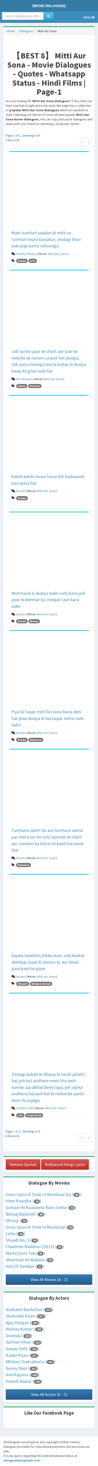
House (22, 386)
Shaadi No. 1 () (22, 1240)
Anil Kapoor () (22, 1374)
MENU (87, 17)
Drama (22, 260)
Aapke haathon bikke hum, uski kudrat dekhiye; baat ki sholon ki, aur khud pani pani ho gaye (48, 962)
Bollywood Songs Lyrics (65, 1164)
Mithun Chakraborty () (30, 1361)
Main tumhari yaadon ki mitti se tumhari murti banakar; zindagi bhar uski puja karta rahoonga (46, 239)
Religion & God (41, 983)
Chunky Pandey (26, 254)
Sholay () (17, 1220)
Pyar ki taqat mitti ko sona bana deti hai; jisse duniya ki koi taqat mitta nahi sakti (47, 718)
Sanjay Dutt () (22, 1348)
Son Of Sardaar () (25, 1266)
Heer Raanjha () (23, 1201)
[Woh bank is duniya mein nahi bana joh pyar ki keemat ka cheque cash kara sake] (49, 552)
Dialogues (26, 31)
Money (34, 621)
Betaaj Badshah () (25, 1214)
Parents (35, 386)
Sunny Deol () (22, 1368)
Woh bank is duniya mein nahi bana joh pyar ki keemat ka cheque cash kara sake (48, 599)
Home (11, 31)
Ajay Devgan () (23, 1322)
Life (32, 260)
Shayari (23, 983)
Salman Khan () (24, 1342)
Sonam (20, 491)
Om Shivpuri (24, 379)
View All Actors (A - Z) (49, 1394)
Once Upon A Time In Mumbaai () (40, 1227)
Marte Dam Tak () (25, 1253)
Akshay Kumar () (25, 1329)
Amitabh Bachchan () (29, 1309)
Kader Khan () (22, 1355)
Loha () (15, 1233)
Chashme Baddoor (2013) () (35, 1246)
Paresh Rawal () (24, 1381)
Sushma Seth (25, 1108)
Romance (36, 739)
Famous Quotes (23, 1164)
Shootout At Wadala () (30, 1259)
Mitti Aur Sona (57, 254)
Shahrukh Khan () (26, 1316)
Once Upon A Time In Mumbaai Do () (43, 1194)
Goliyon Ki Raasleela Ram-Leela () (41, 1207)
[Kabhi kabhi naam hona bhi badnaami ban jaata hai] (49, 435)
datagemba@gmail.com (21, 1460)
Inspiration (34, 1115)
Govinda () (19, 1335)
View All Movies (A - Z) (49, 1279)
